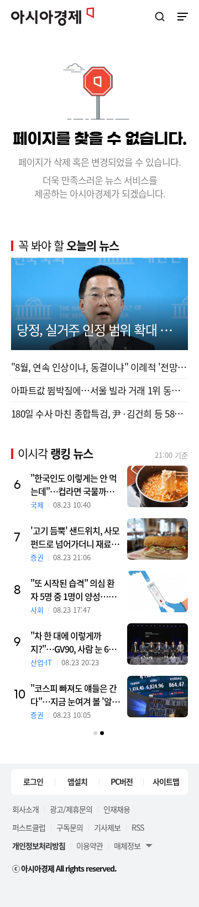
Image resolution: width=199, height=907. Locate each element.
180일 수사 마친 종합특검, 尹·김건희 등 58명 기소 (99, 413)
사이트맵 (166, 781)
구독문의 (69, 827)
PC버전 (122, 781)
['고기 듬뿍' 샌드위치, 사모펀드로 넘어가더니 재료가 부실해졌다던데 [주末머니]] (157, 539)
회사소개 (25, 809)
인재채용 (116, 809)
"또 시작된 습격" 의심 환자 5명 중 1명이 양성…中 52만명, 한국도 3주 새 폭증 (73, 589)
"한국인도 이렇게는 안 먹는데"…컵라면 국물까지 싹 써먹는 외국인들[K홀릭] (73, 484)
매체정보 (127, 845)
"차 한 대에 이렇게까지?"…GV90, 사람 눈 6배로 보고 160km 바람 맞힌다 (73, 642)
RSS (138, 827)
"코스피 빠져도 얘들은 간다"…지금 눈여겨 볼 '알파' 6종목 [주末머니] (76, 694)
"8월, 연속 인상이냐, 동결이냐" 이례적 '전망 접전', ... (99, 367)
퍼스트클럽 (28, 827)
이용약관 (89, 845)
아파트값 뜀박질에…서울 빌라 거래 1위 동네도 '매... (99, 390)
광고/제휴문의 (71, 809)
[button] (95, 733)
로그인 (33, 781)
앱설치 (77, 781)
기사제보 (107, 827)
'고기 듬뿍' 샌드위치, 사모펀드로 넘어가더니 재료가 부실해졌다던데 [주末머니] (74, 537)
